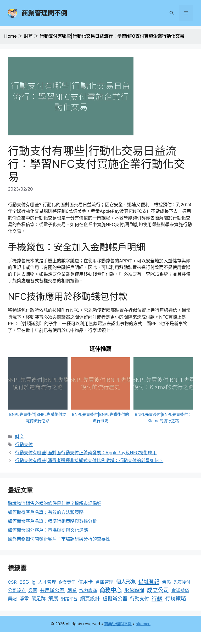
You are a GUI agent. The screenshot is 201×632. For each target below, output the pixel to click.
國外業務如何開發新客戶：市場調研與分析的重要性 (59, 539)
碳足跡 (38, 598)
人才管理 (47, 582)
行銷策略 (175, 598)
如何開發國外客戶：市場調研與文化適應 (48, 530)
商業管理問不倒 (44, 13)
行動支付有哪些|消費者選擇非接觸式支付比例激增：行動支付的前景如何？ (89, 460)
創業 (72, 590)
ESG (24, 582)
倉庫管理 (104, 582)
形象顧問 (134, 590)
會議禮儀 (180, 590)
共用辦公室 (52, 590)
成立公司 (158, 590)
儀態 (166, 582)
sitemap (143, 623)
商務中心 (111, 590)
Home (10, 36)
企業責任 (67, 582)
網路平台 (69, 598)
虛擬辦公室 (115, 599)
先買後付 (182, 582)
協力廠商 (88, 590)
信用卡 (85, 582)
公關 (32, 590)
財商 (28, 36)
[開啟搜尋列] (171, 13)
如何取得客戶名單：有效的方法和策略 (45, 512)
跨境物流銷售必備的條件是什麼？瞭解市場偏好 (54, 503)
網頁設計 (90, 599)
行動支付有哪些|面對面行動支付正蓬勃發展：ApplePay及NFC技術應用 (86, 452)
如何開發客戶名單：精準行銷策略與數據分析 (52, 521)
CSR (12, 582)
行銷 (157, 598)
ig (34, 582)
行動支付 (24, 444)
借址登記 (148, 581)
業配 (12, 598)
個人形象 (126, 582)
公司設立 (17, 590)
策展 (53, 599)
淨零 (24, 598)
